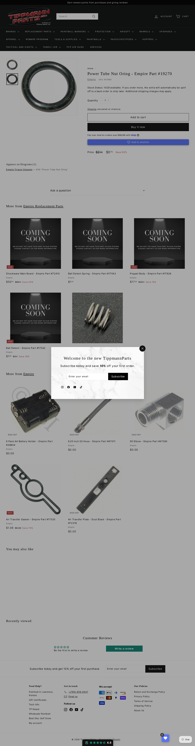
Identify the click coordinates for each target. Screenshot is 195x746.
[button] (97, 742)
